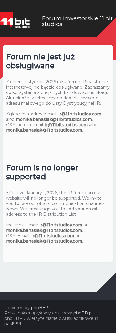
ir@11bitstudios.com (79, 114)
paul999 (12, 323)
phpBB (38, 307)
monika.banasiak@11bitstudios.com (54, 119)
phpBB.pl (83, 313)
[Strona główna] (15, 21)
